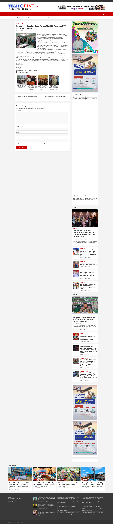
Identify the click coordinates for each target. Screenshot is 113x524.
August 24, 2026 (41, 501)
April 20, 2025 (83, 380)
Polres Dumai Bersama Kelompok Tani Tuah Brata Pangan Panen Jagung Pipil (67, 484)
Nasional (19, 14)
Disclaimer (95, 1)
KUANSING (86, 345)
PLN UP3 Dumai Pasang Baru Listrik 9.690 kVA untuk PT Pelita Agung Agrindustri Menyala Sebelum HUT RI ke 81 (19, 485)
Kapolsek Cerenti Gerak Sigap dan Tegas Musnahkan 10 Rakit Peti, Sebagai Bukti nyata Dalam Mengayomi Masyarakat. (88, 362)
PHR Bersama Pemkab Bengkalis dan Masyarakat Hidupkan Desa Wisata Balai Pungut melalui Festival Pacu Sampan (88, 253)
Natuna (11, 14)
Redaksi (80, 1)
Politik (27, 14)
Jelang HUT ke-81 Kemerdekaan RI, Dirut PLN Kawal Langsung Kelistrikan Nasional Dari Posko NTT (44, 484)
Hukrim (33, 14)
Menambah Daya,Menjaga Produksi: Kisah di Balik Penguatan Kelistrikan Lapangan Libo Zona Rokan (91, 198)
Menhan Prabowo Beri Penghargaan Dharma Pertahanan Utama (27, 97)
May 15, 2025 (83, 341)
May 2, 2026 (75, 323)
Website (18, 138)
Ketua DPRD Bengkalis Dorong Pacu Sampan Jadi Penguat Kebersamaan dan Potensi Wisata (46, 512)
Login (100, 1)
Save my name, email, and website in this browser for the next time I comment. (35, 143)
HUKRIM (75, 294)
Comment (18, 110)
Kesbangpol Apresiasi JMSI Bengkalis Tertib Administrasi (88, 263)
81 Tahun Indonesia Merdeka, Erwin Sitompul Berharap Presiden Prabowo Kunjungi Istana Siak (78, 198)
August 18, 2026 (83, 266)
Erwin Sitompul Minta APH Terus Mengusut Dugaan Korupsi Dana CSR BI (46, 505)
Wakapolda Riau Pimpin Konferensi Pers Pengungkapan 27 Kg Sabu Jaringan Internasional (84, 319)
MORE (56, 14)
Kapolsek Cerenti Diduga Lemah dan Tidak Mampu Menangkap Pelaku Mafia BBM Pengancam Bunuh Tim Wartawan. (88, 376)
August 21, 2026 (76, 238)
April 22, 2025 (83, 367)
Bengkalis (76, 207)
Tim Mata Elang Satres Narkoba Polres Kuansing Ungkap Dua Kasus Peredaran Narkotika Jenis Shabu (88, 337)
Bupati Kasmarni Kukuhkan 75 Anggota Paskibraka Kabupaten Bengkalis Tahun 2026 (88, 286)
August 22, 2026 (41, 515)
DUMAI (10, 479)
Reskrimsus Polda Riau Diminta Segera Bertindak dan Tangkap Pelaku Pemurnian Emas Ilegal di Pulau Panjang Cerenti (88, 349)
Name (18, 126)
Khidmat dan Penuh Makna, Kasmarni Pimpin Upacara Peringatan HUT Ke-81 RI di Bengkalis (88, 275)
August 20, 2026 (83, 257)
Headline (18, 23)
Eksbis (39, 14)
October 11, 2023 (19, 30)
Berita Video (12, 465)
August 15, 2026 (61, 487)
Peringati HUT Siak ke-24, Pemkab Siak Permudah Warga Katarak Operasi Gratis (56, 97)
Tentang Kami (74, 1)
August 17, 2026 (83, 278)
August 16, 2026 (83, 290)
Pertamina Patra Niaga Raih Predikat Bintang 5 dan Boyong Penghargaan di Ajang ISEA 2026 (46, 498)
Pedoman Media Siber (87, 1)
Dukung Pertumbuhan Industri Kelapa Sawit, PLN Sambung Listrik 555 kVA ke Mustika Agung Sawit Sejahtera (93, 484)
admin (25, 30)
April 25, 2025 (83, 354)
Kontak (103, 1)
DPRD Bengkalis (48, 14)
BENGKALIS (75, 228)
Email (17, 132)
